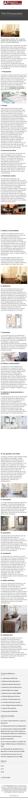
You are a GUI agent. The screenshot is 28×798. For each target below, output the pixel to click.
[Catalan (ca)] (2, 769)
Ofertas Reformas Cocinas (11, 696)
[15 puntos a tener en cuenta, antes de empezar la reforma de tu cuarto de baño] (10, 31)
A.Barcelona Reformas (9, 678)
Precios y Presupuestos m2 (11, 699)
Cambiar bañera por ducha (11, 702)
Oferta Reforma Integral (10, 690)
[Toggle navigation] (12, 7)
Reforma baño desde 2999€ (11, 693)
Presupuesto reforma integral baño (14, 726)
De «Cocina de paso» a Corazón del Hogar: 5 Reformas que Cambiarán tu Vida (13, 744)
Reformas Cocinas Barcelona (12, 687)
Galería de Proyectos (9, 708)
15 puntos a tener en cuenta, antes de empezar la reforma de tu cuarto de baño (13, 40)
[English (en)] (2, 772)
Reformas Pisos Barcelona (11, 681)
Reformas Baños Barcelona (11, 684)
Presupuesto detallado (10, 711)
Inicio (2, 15)
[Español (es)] (2, 766)
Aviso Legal (6, 777)
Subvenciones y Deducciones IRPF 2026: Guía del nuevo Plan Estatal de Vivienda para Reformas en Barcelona (13, 731)
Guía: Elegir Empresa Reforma (12, 705)
